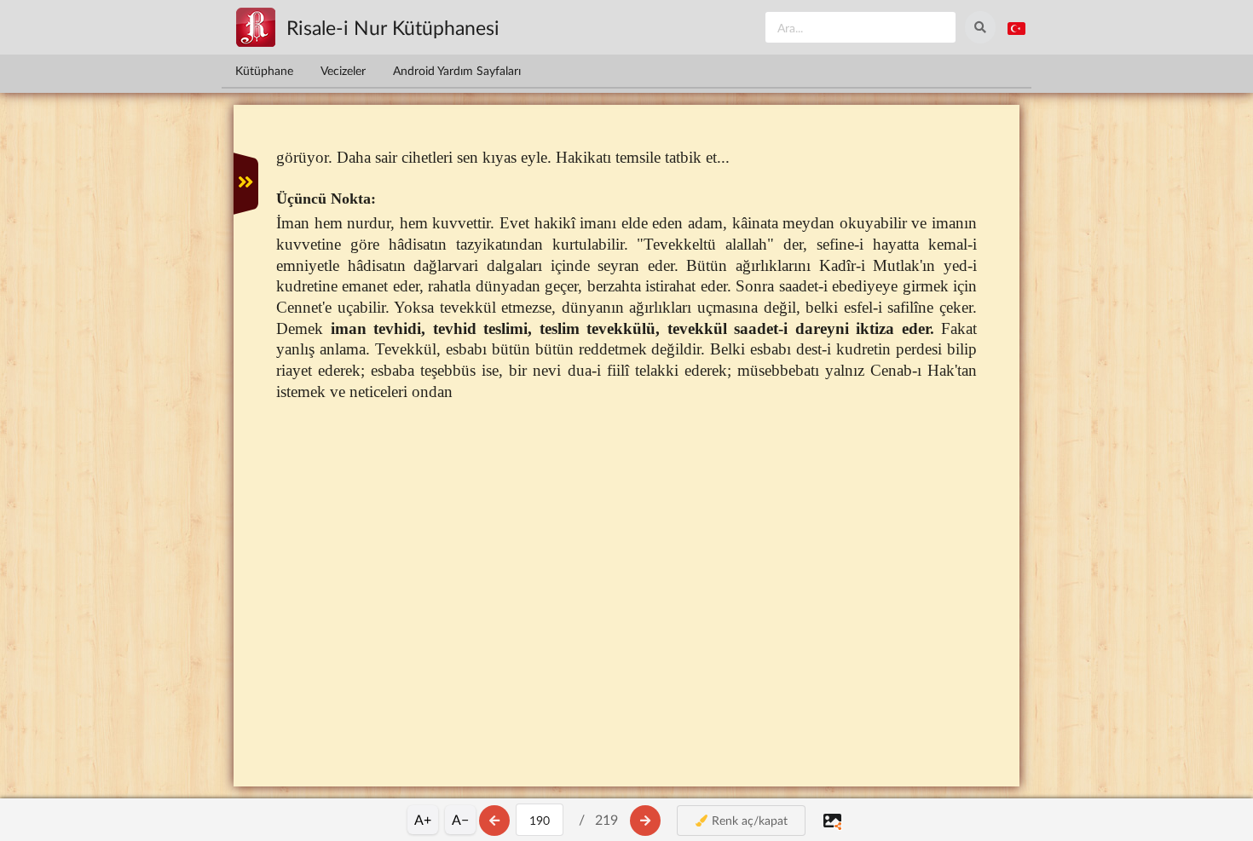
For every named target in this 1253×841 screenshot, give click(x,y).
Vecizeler (343, 70)
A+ (422, 819)
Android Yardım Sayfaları (457, 70)
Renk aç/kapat (748, 820)
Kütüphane (264, 70)
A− (460, 819)
